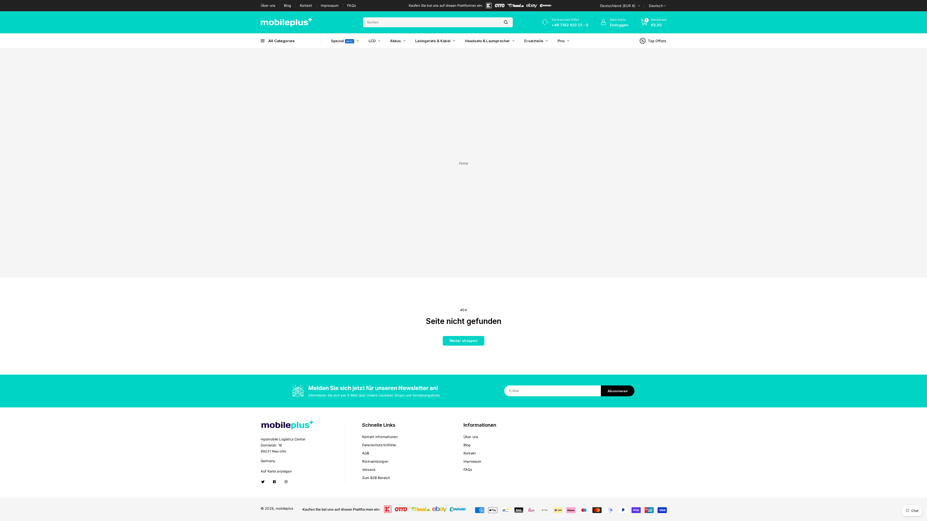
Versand (368, 469)
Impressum (329, 5)
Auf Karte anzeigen (276, 471)
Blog (287, 5)
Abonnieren (618, 391)
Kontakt (306, 5)
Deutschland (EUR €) (618, 6)
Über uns (268, 5)
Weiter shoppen (463, 341)
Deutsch (656, 6)
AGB (365, 453)
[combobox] (431, 22)
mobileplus (284, 508)
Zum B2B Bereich (376, 478)
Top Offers (657, 41)
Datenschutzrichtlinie (379, 445)
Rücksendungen (375, 461)
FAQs (351, 5)
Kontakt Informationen (380, 437)
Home (463, 163)
